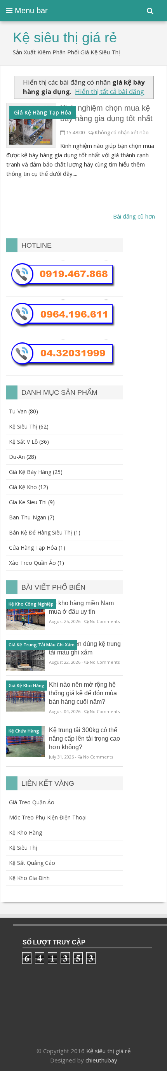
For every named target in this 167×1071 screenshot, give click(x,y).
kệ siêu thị (23, 426)
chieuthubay (101, 1060)
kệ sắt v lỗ (23, 441)
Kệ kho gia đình (29, 878)
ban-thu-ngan (27, 517)
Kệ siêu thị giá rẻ (108, 1051)
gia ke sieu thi (28, 502)
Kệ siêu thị (23, 847)
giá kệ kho (23, 487)
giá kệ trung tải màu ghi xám (42, 644)
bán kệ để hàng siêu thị (40, 532)
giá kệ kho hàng (27, 685)
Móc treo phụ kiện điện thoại (48, 817)
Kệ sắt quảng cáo (32, 862)
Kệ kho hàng (25, 832)
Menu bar (30, 10)
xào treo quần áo (32, 562)
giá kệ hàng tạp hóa (42, 112)
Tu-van (18, 411)
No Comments (105, 621)
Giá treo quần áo (31, 802)
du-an (17, 456)
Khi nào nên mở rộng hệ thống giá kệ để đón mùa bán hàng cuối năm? (83, 693)
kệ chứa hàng (24, 731)
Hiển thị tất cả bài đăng (109, 91)
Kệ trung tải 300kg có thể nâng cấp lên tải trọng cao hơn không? (84, 738)
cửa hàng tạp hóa (33, 547)
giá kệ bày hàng (30, 472)
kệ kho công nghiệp (31, 604)
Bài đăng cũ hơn (134, 216)
